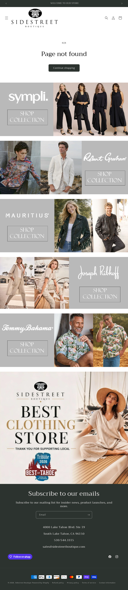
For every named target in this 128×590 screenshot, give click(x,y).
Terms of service (89, 583)
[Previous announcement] (6, 3)
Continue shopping (64, 68)
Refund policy (58, 583)
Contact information (107, 583)
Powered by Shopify (40, 583)
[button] (6, 18)
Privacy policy (73, 583)
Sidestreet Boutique (23, 583)
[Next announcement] (121, 3)
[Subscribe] (88, 515)
